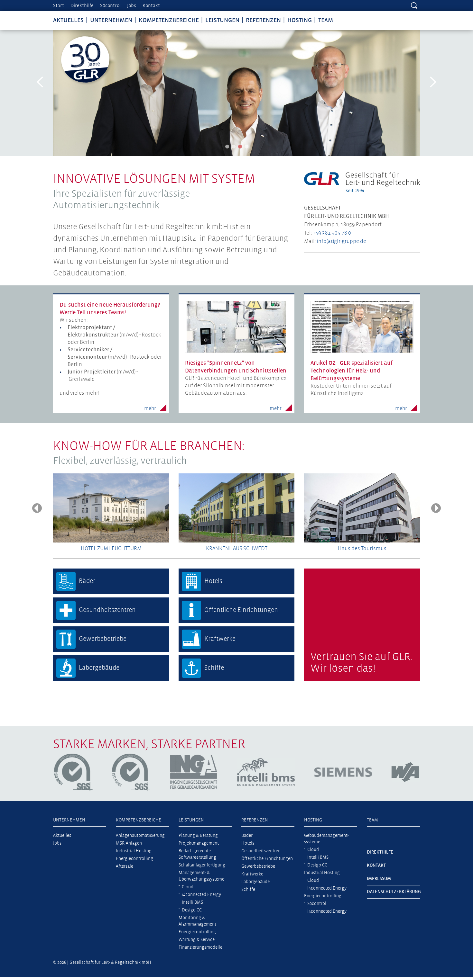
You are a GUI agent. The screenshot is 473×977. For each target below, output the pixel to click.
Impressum (379, 878)
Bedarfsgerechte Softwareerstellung (197, 854)
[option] (236, 93)
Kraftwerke (252, 874)
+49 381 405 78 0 (332, 233)
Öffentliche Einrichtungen (267, 858)
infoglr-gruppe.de (341, 241)
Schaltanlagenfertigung (202, 865)
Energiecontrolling (134, 858)
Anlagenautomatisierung (140, 835)
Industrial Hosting (134, 851)
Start (58, 5)
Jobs (131, 5)
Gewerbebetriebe (258, 866)
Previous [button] (40, 82)
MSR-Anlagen (129, 843)
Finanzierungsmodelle (200, 947)
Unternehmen (111, 20)
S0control (110, 5)
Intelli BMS (192, 902)
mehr (150, 408)
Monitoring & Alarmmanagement (197, 921)
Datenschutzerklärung (393, 892)
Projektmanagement (199, 843)
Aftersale (124, 866)
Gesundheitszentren (261, 851)
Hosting (299, 20)
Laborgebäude (255, 882)
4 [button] (246, 146)
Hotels (247, 843)
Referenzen (263, 20)
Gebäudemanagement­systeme (326, 838)
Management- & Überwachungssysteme (201, 876)
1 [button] (227, 146)
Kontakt (151, 5)
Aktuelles (68, 20)
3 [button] (240, 146)
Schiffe (248, 889)
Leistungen (222, 20)
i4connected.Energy (201, 894)
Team (325, 20)
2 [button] (234, 146)
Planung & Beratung (198, 835)
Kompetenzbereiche (169, 20)
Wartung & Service (197, 939)
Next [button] (433, 82)
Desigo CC (192, 910)
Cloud (187, 887)
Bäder (247, 835)
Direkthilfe (82, 5)
